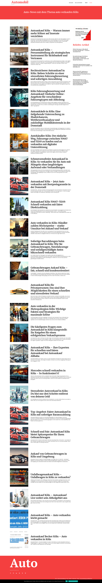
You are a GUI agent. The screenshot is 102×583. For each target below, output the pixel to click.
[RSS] (19, 573)
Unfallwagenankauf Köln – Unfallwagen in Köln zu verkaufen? (51, 476)
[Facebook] (10, 573)
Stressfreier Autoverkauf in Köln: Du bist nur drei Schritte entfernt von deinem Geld (49, 393)
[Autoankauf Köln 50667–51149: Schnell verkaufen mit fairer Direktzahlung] (19, 207)
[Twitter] (22, 573)
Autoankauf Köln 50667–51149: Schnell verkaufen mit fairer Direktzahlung (48, 204)
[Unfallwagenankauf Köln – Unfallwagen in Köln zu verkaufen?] (19, 477)
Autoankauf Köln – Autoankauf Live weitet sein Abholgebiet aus (49, 496)
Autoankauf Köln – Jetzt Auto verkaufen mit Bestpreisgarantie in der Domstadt (51, 184)
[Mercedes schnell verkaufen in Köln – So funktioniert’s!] (19, 374)
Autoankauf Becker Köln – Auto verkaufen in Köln (49, 538)
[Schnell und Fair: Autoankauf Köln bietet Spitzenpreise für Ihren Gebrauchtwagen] (19, 436)
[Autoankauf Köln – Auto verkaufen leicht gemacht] (19, 519)
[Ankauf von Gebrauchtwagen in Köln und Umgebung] (19, 457)
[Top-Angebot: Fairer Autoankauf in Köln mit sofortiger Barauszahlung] (19, 415)
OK (66, 581)
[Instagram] (13, 573)
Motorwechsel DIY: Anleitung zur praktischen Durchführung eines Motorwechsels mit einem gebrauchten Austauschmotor (82, 73)
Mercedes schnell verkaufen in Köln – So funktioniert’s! (48, 372)
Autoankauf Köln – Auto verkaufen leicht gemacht (51, 516)
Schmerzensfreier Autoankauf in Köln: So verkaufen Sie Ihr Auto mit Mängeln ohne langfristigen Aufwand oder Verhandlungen (51, 163)
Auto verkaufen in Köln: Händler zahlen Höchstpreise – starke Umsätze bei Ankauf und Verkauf (49, 225)
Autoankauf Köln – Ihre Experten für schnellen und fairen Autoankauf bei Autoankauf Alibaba (50, 352)
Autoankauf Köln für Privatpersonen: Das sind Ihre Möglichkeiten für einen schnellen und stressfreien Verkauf (50, 289)
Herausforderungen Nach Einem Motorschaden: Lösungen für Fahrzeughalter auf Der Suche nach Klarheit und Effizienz (81, 58)
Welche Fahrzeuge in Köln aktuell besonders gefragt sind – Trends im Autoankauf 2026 (81, 50)
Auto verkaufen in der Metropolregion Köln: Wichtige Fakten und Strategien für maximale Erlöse (48, 310)
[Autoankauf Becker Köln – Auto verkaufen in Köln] (19, 539)
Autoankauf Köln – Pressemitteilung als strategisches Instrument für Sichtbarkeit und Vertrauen (50, 54)
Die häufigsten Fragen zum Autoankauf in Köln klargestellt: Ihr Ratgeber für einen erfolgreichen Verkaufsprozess (49, 331)
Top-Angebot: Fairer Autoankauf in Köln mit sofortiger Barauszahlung (51, 413)
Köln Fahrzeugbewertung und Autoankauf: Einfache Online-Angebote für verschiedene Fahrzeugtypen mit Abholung (48, 95)
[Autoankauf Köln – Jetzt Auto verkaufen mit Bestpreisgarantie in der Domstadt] (19, 186)
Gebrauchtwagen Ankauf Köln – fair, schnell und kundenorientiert (50, 269)
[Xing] (25, 573)
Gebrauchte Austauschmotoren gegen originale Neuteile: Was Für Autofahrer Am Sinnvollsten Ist (82, 66)
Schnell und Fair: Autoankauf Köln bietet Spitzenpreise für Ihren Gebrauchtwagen (50, 434)
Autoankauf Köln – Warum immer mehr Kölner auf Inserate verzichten (50, 33)
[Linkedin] (16, 573)
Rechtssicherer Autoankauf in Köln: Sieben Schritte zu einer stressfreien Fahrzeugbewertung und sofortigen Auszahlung (49, 74)
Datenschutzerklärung (73, 581)
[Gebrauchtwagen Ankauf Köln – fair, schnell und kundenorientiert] (19, 271)
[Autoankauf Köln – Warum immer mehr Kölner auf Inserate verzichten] (19, 35)
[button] (90, 2)
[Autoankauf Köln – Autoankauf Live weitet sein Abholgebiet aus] (19, 498)
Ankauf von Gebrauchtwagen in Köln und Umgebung (49, 455)
